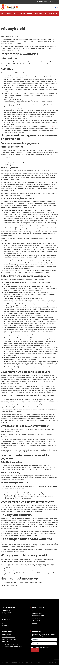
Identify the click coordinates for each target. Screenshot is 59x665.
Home (2, 13)
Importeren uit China (26, 13)
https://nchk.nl (52, 126)
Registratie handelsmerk (9, 639)
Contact (34, 623)
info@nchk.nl (5, 625)
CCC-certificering (7, 642)
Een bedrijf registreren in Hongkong (12, 647)
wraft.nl (55, 662)
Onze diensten (11, 13)
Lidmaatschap (53, 13)
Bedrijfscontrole (6, 634)
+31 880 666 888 (6, 619)
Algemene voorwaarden (28, 662)
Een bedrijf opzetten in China (10, 644)
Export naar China (40, 13)
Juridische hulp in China (8, 637)
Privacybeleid (37, 662)
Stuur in (35, 650)
